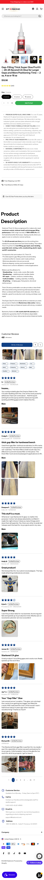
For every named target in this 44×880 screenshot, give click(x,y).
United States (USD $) (11, 839)
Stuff (4, 367)
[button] (6, 86)
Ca (31, 363)
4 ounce (17, 97)
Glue (4, 363)
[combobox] (22, 16)
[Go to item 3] (29, 354)
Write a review (17, 345)
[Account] (37, 9)
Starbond (22, 363)
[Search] (39, 16)
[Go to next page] (34, 780)
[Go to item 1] (7, 354)
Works (22, 367)
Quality (5, 371)
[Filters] (35, 345)
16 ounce (28, 97)
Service (14, 371)
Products (13, 367)
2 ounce (6, 97)
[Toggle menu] (3, 9)
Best (30, 367)
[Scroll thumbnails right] (40, 354)
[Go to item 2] (18, 354)
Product (13, 363)
